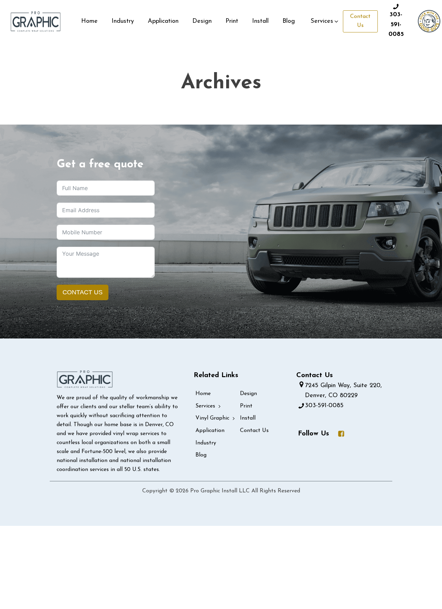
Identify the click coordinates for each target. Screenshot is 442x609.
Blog (288, 21)
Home (89, 21)
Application (163, 21)
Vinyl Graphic (212, 418)
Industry (123, 21)
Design (202, 21)
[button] (325, 21)
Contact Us (360, 21)
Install (260, 21)
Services (205, 406)
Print (231, 21)
